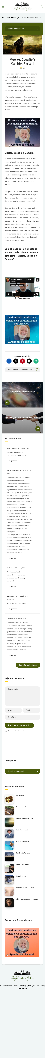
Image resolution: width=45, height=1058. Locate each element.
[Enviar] (37, 28)
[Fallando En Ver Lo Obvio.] (9, 891)
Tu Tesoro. (20, 795)
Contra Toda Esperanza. (24, 818)
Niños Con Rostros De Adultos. (27, 899)
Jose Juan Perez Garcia (15, 596)
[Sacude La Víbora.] (9, 810)
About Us (23, 989)
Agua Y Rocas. (21, 876)
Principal (6, 18)
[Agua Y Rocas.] (9, 879)
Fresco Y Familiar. (22, 841)
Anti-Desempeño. (22, 830)
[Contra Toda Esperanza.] (9, 822)
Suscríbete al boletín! (16, 731)
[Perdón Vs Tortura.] (9, 856)
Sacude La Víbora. (22, 807)
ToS (30, 986)
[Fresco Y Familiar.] (9, 845)
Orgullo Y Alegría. (22, 864)
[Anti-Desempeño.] (9, 833)
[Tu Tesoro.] (9, 799)
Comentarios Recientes (28, 665)
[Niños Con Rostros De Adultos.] (9, 902)
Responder (13, 461)
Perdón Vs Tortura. (23, 853)
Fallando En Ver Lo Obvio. (25, 887)
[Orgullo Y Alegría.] (9, 868)
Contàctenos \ (7, 986)
